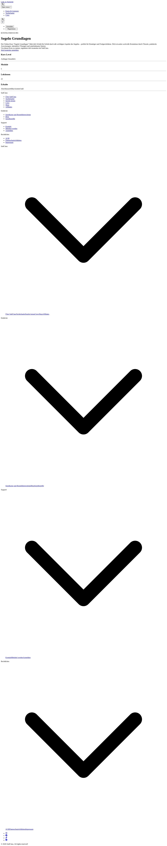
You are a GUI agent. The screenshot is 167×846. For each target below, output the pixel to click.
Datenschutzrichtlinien (13, 140)
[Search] (3, 4)
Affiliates (8, 107)
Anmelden (9, 26)
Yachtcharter (9, 13)
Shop (7, 105)
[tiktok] (6, 838)
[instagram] (6, 833)
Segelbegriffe (10, 119)
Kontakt (8, 126)
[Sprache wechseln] (2, 22)
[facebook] (6, 836)
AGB (7, 138)
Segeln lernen (10, 101)
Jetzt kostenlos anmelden (10, 50)
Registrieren (11, 29)
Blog (7, 117)
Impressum (9, 142)
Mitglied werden (11, 129)
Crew (7, 15)
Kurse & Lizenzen (12, 11)
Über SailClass (10, 97)
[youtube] (6, 840)
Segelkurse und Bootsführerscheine (18, 115)
